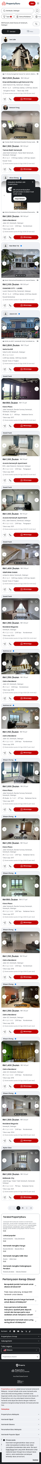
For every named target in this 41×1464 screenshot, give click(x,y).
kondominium (8, 1227)
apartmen (16, 1227)
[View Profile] (20, 39)
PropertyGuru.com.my (8, 1389)
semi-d (23, 1227)
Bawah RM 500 (8, 1249)
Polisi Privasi (10, 1449)
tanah (5, 1228)
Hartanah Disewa (8, 1424)
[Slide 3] (18, 69)
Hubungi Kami (6, 1341)
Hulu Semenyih (20, 1238)
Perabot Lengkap (8, 1272)
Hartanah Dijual (7, 1419)
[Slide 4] (20, 69)
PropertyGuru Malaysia (10, 1414)
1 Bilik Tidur (12, 1259)
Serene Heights (8, 1238)
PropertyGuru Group (9, 1336)
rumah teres (32, 1225)
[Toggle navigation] (38, 3)
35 (22, 1208)
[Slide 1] (15, 69)
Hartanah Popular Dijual (10, 1434)
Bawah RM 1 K (19, 1249)
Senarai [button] (12, 32)
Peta (31, 32)
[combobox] (19, 10)
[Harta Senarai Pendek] (36, 46)
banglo (28, 1227)
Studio (5, 1259)
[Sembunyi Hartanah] (31, 46)
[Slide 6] (23, 69)
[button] (32, 182)
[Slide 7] (25, 69)
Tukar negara (6, 1346)
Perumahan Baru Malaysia (11, 1429)
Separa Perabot (21, 1272)
